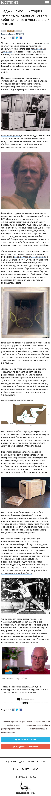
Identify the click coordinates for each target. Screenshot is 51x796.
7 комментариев (27, 699)
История (41, 761)
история (10, 31)
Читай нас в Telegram (27, 739)
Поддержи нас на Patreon (27, 747)
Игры (15, 769)
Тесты (31, 761)
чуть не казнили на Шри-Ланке (16, 573)
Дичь (21, 761)
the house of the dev (25, 777)
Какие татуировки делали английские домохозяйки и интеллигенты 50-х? (38, 725)
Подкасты (11, 761)
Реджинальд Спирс (10, 135)
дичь (3, 31)
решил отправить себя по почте (30, 257)
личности (18, 31)
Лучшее (25, 769)
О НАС (35, 769)
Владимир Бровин (8, 34)
